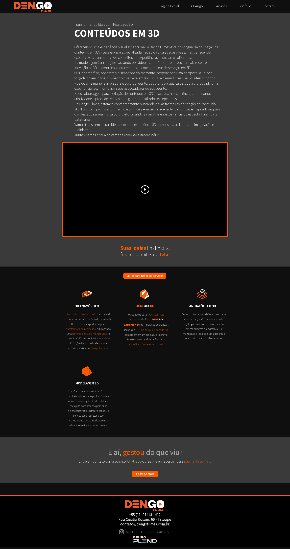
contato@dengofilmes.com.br (145, 524)
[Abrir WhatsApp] (281, 541)
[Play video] (145, 189)
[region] (87, 320)
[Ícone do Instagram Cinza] (121, 532)
